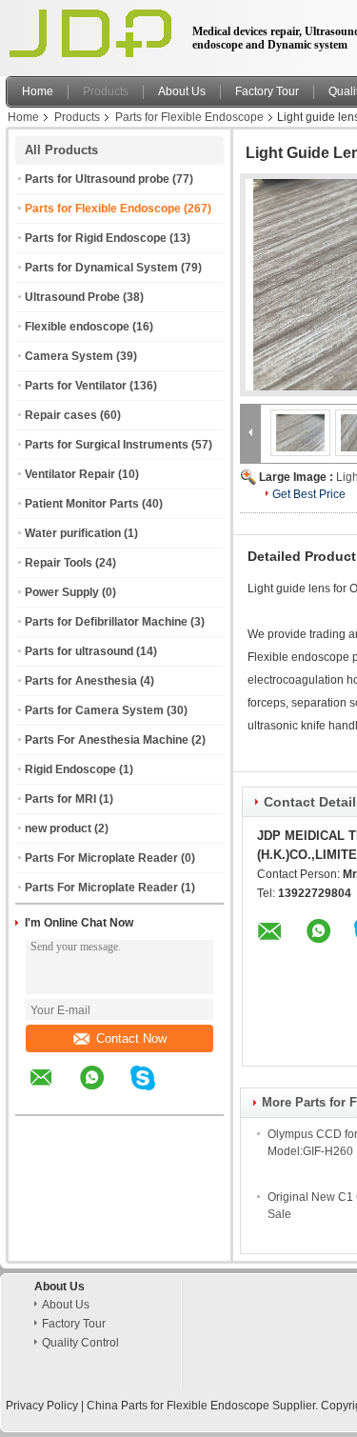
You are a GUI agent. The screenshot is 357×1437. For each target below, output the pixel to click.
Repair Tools (58, 562)
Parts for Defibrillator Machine (106, 622)
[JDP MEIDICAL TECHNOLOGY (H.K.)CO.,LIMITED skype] (154, 1091)
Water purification (73, 533)
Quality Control (80, 1342)
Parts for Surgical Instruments (106, 444)
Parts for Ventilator (76, 385)
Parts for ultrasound (79, 651)
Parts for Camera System (94, 710)
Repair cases (61, 415)
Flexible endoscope (77, 326)
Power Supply (62, 592)
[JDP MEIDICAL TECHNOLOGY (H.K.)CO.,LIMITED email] (53, 1091)
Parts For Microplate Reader (101, 858)
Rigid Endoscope (70, 769)
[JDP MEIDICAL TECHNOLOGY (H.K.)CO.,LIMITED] (250, 432)
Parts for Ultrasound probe (97, 179)
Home (37, 91)
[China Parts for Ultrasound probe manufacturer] (94, 33)
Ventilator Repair (70, 474)
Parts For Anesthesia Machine (106, 740)
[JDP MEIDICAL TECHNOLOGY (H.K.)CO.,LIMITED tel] (194, 1098)
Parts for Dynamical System (101, 267)
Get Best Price (309, 494)
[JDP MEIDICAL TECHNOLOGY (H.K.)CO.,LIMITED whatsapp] (104, 1091)
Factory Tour (267, 91)
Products (106, 91)
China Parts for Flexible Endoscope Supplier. (204, 1405)
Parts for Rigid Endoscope (96, 238)
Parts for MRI (60, 799)
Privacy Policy (42, 1405)
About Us (182, 91)
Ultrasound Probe (72, 297)
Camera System (69, 356)
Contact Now (131, 1038)
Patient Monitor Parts (82, 503)
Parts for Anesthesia (81, 681)
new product (58, 828)
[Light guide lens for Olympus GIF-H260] (301, 432)
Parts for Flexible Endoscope (189, 117)
